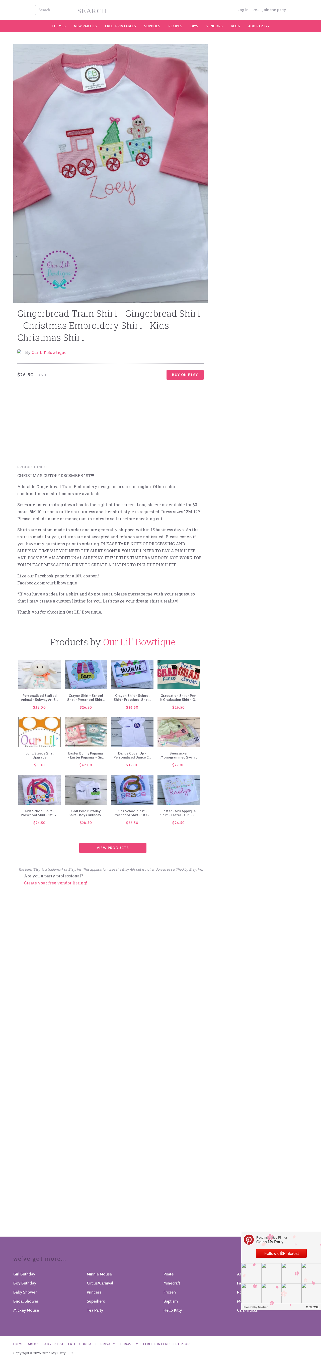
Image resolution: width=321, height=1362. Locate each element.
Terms (125, 1344)
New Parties (85, 26)
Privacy (108, 1344)
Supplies (152, 26)
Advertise (54, 1344)
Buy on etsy (185, 374)
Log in (243, 10)
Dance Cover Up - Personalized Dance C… (132, 755)
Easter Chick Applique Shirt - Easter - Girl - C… (178, 813)
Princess (94, 1292)
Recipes (176, 26)
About (34, 1344)
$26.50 (86, 707)
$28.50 (86, 823)
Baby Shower (25, 1292)
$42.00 (86, 765)
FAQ (71, 1344)
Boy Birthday (24, 1283)
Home (18, 1344)
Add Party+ (259, 26)
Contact (88, 1344)
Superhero (96, 1301)
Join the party (274, 10)
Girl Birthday (24, 1274)
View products (113, 848)
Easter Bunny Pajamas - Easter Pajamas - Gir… (86, 755)
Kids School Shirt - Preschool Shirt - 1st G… (39, 813)
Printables (120, 26)
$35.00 (39, 707)
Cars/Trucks (247, 1310)
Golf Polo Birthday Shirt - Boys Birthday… (85, 813)
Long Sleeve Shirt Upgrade (40, 755)
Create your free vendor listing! (55, 882)
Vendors (214, 26)
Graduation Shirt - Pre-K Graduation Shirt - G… (178, 697)
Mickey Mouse (26, 1310)
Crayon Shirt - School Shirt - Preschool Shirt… (86, 697)
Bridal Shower (25, 1301)
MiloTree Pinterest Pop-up (163, 1344)
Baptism (171, 1301)
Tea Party (95, 1310)
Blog (235, 26)
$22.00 (178, 765)
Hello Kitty (173, 1310)
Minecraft (172, 1283)
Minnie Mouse (99, 1274)
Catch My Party (160, 10)
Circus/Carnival (100, 1283)
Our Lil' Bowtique (49, 352)
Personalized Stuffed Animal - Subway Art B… (39, 697)
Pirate (169, 1274)
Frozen (170, 1292)
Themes (59, 26)
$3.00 (39, 765)
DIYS (194, 26)
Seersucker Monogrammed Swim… (178, 755)
